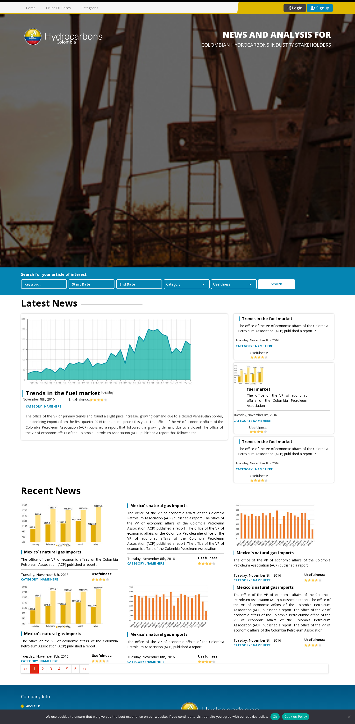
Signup (322, 8)
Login (296, 8)
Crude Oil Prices (58, 8)
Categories (89, 8)
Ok (275, 716)
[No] (349, 716)
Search (276, 283)
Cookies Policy (295, 716)
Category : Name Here (43, 406)
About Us (33, 706)
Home (31, 8)
